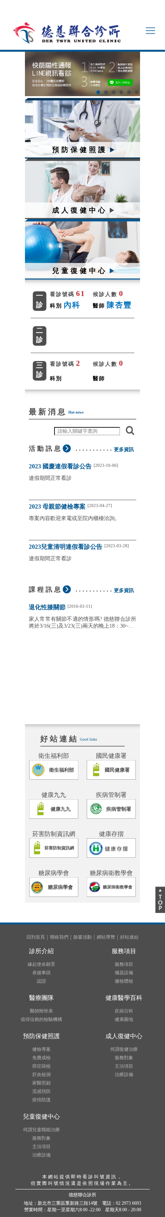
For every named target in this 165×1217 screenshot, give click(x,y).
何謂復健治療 (124, 1049)
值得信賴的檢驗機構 (41, 1019)
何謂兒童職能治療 (41, 1129)
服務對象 (124, 1057)
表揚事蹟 (41, 972)
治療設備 (124, 1074)
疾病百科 (124, 1011)
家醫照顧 (41, 1083)
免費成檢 (41, 1057)
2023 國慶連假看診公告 (60, 466)
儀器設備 (124, 972)
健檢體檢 (124, 981)
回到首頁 (35, 937)
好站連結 (129, 937)
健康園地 (124, 1019)
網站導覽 (106, 937)
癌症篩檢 (41, 1066)
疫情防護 (41, 1099)
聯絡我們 (59, 937)
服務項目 (124, 964)
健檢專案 (41, 1049)
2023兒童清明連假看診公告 (65, 546)
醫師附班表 (41, 1011)
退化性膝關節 (47, 607)
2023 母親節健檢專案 (57, 506)
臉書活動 (82, 937)
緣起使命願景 (41, 964)
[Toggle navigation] (150, 30)
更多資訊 (124, 449)
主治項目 (124, 1066)
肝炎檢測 (41, 1074)
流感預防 (41, 1091)
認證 (41, 981)
